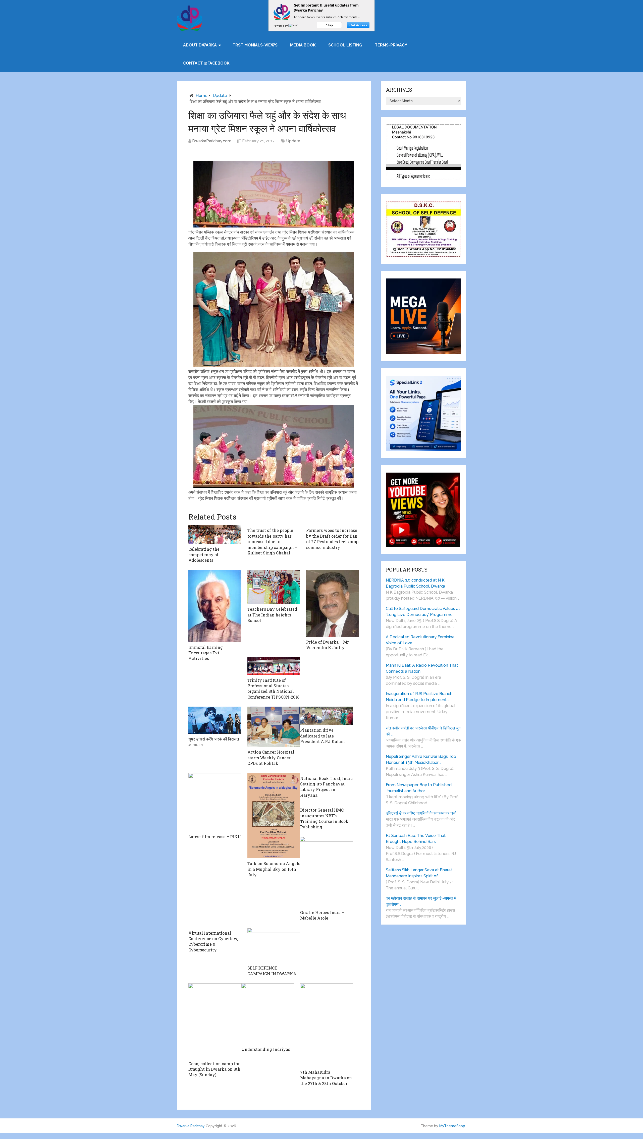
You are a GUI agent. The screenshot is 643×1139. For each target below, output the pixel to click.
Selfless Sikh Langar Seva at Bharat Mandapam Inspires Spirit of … (419, 873)
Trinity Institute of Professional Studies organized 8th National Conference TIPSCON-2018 (273, 688)
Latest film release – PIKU (214, 836)
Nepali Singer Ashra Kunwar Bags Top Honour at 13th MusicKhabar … (421, 759)
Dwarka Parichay (191, 1126)
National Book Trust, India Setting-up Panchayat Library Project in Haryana (326, 787)
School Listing (345, 45)
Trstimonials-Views (255, 45)
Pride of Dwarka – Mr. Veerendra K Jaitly (328, 644)
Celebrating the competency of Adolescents (204, 554)
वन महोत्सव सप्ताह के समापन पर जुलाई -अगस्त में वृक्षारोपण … (421, 901)
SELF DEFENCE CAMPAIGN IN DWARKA (271, 970)
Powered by (281, 25)
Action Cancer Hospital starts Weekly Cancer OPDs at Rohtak (270, 757)
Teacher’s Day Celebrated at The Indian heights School (272, 614)
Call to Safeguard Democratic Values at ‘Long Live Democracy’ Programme (423, 611)
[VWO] (293, 25)
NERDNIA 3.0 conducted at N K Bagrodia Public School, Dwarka (415, 583)
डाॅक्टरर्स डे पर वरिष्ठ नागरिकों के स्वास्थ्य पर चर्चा (421, 813)
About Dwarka (200, 45)
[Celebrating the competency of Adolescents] (214, 534)
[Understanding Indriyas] (267, 1013)
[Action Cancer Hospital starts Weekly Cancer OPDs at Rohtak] (273, 727)
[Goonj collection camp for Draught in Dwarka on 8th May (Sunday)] (214, 1020)
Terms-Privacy (391, 45)
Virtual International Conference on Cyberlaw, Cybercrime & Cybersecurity (213, 941)
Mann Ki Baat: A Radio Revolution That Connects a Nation (422, 668)
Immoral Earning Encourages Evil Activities (205, 653)
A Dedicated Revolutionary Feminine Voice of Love (420, 640)
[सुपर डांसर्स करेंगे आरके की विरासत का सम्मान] (214, 720)
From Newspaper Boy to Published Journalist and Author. (419, 787)
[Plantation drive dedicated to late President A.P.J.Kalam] (326, 716)
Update (220, 95)
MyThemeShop (452, 1126)
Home (201, 95)
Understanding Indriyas (265, 1049)
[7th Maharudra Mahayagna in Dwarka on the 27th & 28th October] (326, 1025)
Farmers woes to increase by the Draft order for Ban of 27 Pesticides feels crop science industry (332, 539)
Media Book (303, 45)
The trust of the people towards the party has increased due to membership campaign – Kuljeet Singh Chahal (272, 541)
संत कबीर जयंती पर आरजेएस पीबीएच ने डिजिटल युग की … (423, 731)
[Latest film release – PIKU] (214, 802)
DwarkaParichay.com (211, 141)
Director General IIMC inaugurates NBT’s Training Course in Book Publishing (324, 818)
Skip (329, 25)
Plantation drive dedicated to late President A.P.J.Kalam (322, 735)
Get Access (358, 25)
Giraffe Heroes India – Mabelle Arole (322, 915)
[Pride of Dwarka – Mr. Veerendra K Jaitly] (332, 603)
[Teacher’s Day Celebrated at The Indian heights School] (273, 587)
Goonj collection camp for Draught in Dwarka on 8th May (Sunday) (214, 1069)
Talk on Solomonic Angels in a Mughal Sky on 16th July (273, 869)
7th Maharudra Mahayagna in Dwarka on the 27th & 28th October (326, 1077)
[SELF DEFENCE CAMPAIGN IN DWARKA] (273, 945)
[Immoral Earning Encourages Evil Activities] (214, 606)
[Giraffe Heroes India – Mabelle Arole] (326, 872)
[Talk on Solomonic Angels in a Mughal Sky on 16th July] (273, 816)
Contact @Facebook (206, 63)
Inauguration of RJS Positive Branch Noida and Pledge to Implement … (419, 696)
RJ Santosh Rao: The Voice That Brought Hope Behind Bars (416, 838)
